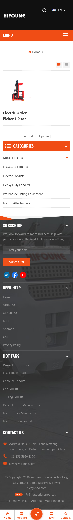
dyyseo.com (38, 488)
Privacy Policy (12, 345)
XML (6, 337)
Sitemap (8, 329)
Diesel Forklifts (13, 158)
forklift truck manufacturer (21, 413)
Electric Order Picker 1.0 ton (15, 115)
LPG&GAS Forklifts (15, 167)
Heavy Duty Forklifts (16, 185)
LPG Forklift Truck (14, 373)
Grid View (59, 65)
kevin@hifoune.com (22, 464)
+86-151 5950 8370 (22, 456)
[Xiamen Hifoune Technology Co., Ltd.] (14, 15)
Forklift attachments (16, 203)
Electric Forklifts (13, 176)
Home (36, 52)
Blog (6, 321)
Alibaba (36, 501)
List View (66, 65)
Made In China (54, 501)
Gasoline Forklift (14, 381)
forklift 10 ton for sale (18, 421)
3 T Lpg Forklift (13, 397)
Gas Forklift (10, 389)
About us (9, 305)
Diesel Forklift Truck (16, 365)
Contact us (10, 313)
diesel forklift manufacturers (22, 405)
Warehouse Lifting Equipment (23, 194)
